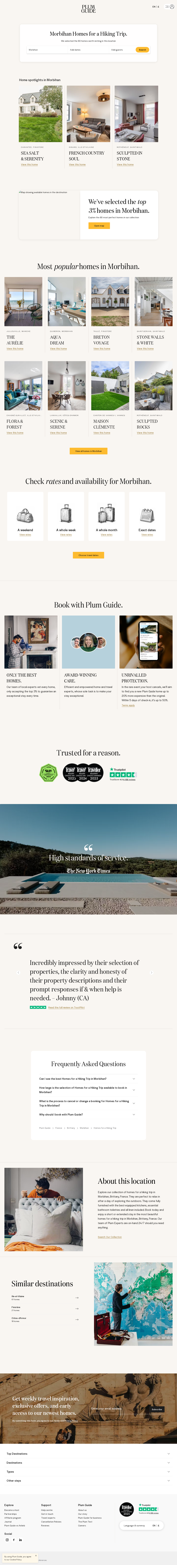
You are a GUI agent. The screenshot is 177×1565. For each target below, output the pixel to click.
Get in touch (47, 1513)
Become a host (11, 1510)
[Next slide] (151, 972)
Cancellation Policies (51, 1521)
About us (82, 1510)
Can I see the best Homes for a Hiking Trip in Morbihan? (73, 1079)
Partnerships (10, 1513)
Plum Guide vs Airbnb (14, 1525)
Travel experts (48, 1517)
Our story (82, 1513)
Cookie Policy (15, 1559)
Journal (8, 1521)
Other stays (14, 1480)
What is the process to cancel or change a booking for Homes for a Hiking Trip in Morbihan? (84, 1103)
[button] (88, 7)
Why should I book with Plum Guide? (61, 1114)
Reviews (45, 1525)
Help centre (47, 1510)
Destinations (14, 1462)
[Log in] (169, 6)
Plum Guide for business (90, 1517)
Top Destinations (17, 1453)
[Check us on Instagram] (7, 1540)
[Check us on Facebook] (14, 1540)
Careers (82, 1525)
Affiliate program (12, 1517)
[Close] (36, 1555)
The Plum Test (85, 1521)
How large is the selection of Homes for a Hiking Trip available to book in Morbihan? (83, 1090)
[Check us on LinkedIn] (20, 1540)
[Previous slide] (18, 972)
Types (10, 1471)
